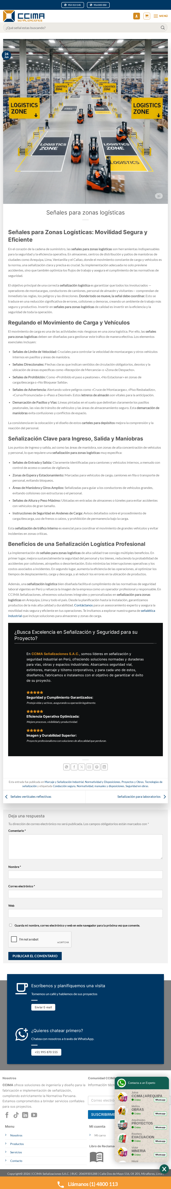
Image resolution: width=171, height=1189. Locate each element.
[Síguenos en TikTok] (16, 1115)
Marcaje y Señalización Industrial (64, 782)
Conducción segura (64, 786)
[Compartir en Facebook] (74, 767)
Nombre (14, 866)
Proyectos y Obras (133, 782)
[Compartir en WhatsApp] (66, 767)
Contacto (16, 1160)
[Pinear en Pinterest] (96, 767)
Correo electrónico (21, 886)
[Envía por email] (89, 767)
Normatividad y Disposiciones (102, 782)
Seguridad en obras (137, 786)
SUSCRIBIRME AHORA (110, 1114)
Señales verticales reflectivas (30, 796)
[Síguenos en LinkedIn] (25, 1115)
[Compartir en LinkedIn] (104, 767)
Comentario (17, 830)
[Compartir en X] (81, 767)
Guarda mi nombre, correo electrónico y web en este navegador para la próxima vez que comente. (77, 925)
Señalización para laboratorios (139, 796)
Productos (17, 1144)
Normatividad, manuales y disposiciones (100, 786)
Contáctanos (83, 605)
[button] (146, 16)
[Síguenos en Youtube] (34, 1115)
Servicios (16, 1152)
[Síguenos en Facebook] (7, 1115)
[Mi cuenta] (136, 16)
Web (11, 905)
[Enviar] (163, 27)
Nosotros (16, 1135)
